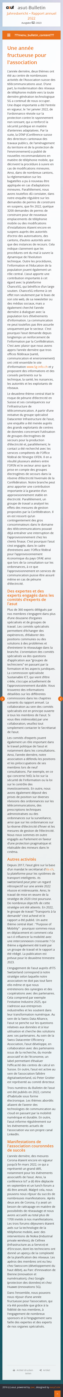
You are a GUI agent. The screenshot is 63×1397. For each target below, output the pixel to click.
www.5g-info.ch (37, 367)
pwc (33, 1387)
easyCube (55, 1387)
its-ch (49, 869)
